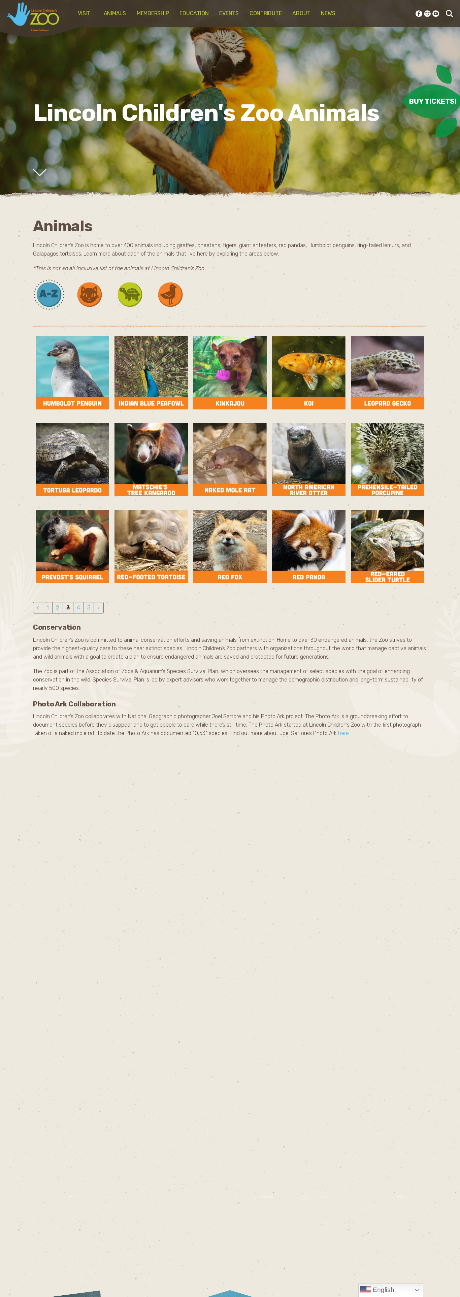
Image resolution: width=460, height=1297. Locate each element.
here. (344, 733)
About (301, 13)
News (328, 13)
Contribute (266, 13)
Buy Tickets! (433, 101)
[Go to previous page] (38, 607)
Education (193, 13)
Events (229, 13)
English (382, 1289)
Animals (115, 13)
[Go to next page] (98, 607)
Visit (85, 13)
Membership (153, 13)
